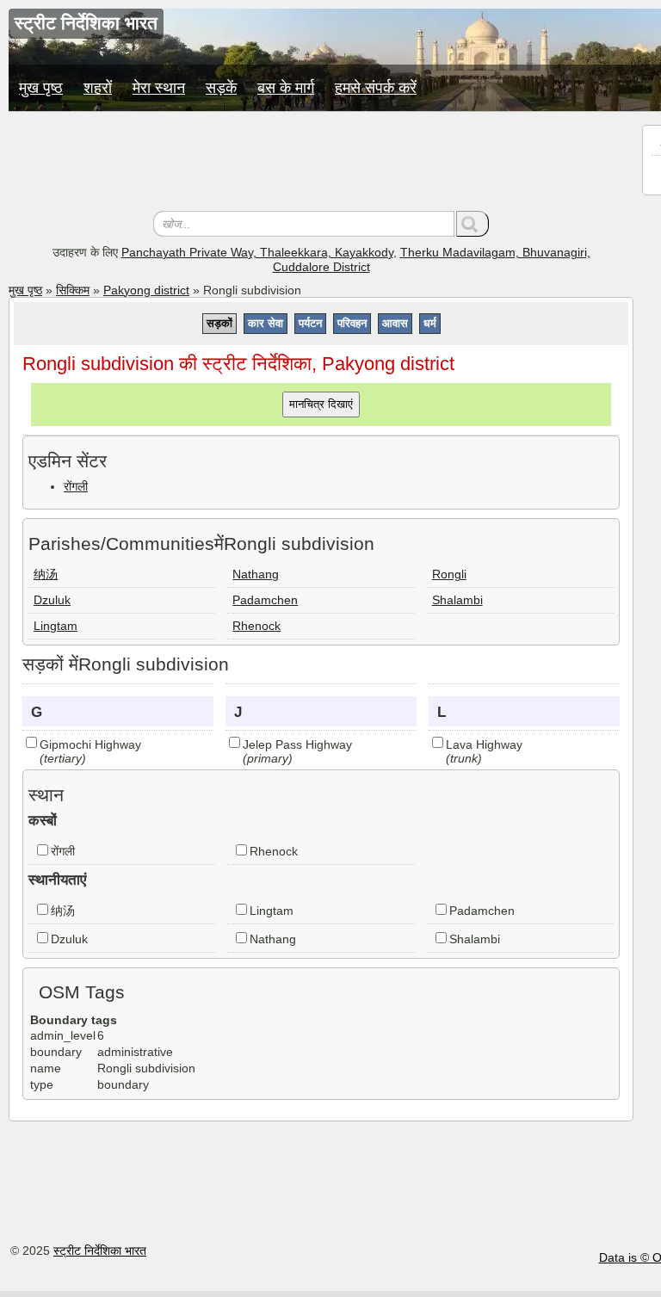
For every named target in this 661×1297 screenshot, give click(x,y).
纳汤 (46, 574)
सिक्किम (73, 290)
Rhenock (256, 626)
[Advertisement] (321, 163)
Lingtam (55, 626)
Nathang (255, 574)
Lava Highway (484, 744)
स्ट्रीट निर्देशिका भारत (99, 1250)
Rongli (449, 574)
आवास (395, 323)
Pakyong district (146, 290)
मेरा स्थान (159, 87)
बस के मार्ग (285, 87)
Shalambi (457, 600)
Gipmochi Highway (90, 744)
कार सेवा (265, 323)
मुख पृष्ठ (41, 87)
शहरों (97, 87)
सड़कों (219, 323)
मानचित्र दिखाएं (321, 404)
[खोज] (472, 224)
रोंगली (76, 486)
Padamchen (265, 600)
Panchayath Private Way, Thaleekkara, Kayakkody (257, 252)
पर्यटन (310, 323)
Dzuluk (52, 600)
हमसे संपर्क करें (376, 87)
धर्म (429, 323)
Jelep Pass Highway (297, 744)
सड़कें (221, 87)
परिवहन (352, 323)
